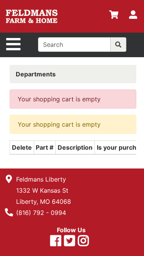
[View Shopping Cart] (113, 16)
